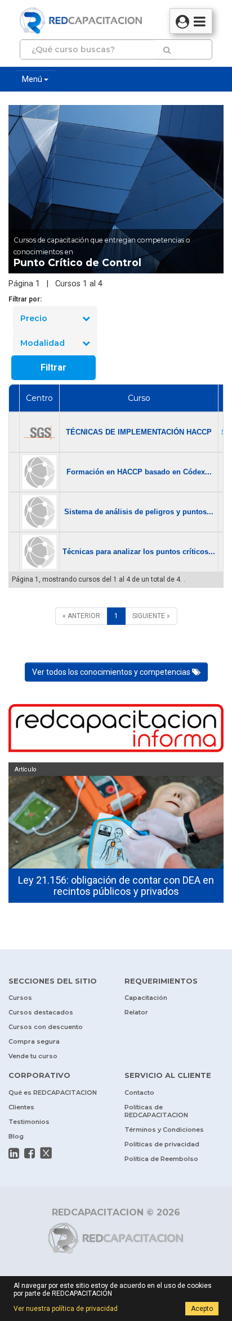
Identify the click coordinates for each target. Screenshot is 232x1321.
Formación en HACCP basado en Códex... (139, 472)
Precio (33, 318)
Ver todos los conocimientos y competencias (112, 672)
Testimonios (29, 1122)
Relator (136, 1012)
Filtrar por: (25, 299)
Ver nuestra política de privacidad (66, 1309)
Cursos (20, 998)
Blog (16, 1136)
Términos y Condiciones (164, 1129)
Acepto (202, 1309)
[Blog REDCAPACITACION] (116, 729)
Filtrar (53, 367)
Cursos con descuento (45, 1027)
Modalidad (42, 343)
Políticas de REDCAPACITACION (156, 1111)
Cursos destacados (40, 1012)
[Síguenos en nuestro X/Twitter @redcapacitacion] (46, 1153)
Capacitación (145, 998)
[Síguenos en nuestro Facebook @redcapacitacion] (29, 1153)
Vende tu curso (32, 1056)
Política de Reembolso (161, 1159)
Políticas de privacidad (161, 1144)
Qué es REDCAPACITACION (52, 1092)
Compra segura (34, 1041)
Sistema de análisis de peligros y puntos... (138, 512)
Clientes (21, 1107)
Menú (33, 79)
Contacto (139, 1092)
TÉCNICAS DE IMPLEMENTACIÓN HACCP (139, 432)
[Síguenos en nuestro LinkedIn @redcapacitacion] (13, 1153)
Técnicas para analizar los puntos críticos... (139, 551)
